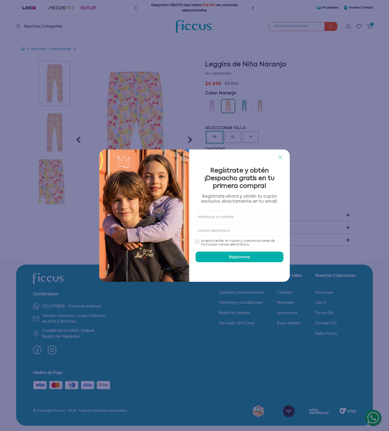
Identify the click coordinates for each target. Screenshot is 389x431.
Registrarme (239, 257)
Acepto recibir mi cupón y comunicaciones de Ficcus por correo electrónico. (238, 242)
